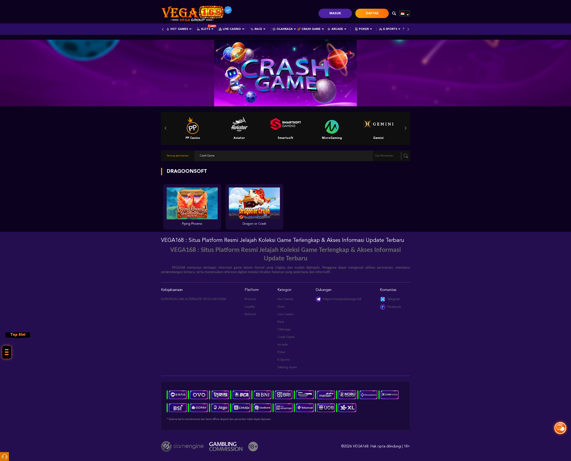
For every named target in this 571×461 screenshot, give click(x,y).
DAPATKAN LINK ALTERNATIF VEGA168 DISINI (193, 299)
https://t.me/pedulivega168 (342, 299)
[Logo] (196, 13)
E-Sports (390, 29)
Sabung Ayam (287, 367)
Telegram (393, 299)
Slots (205, 29)
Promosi (250, 299)
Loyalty (250, 306)
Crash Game (311, 29)
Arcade (337, 29)
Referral (250, 314)
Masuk (335, 13)
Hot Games (179, 29)
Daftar (372, 13)
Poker (364, 29)
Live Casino (232, 29)
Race (258, 29)
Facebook (394, 307)
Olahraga (285, 29)
